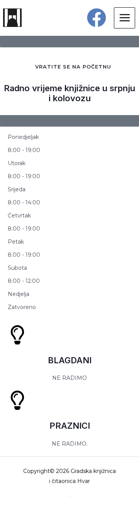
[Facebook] (96, 17)
